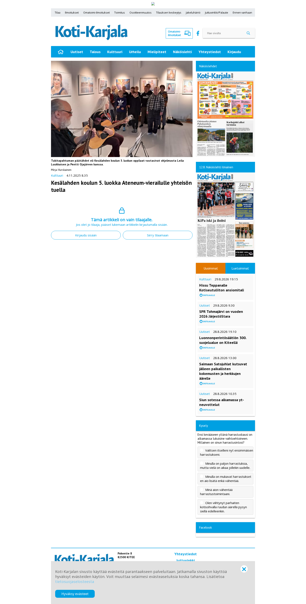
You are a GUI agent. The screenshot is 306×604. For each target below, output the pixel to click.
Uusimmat (211, 268)
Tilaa (57, 12)
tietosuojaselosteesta (74, 581)
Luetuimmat (240, 268)
